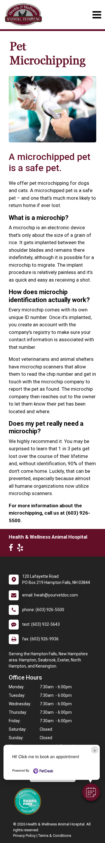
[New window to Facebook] (12, 549)
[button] (91, 792)
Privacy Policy (24, 835)
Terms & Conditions (54, 835)
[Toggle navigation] (97, 15)
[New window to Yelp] (21, 549)
